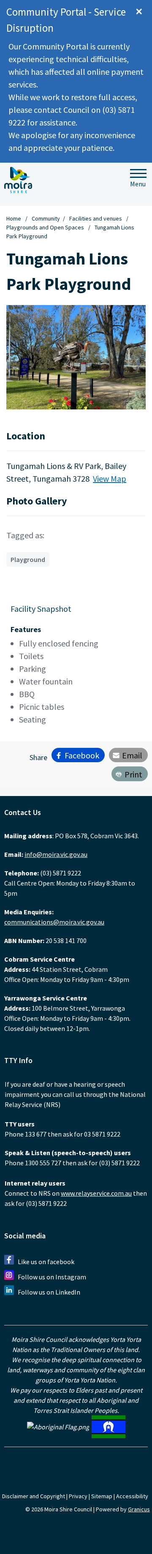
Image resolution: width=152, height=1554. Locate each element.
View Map (109, 478)
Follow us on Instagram (52, 1277)
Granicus (139, 1509)
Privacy (78, 1496)
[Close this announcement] (142, 9)
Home (13, 218)
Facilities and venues (96, 218)
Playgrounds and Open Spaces (45, 227)
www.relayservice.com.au (96, 1193)
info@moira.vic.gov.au (55, 854)
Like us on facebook (46, 1261)
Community (46, 218)
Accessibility (132, 1496)
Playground (28, 559)
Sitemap (101, 1496)
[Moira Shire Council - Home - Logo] (18, 180)
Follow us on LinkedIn (49, 1292)
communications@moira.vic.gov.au (54, 922)
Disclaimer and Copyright (33, 1496)
